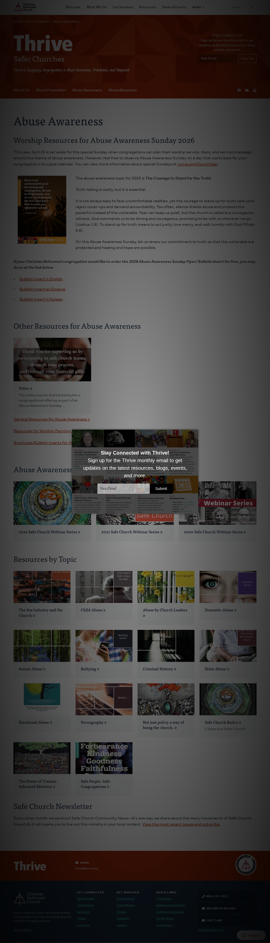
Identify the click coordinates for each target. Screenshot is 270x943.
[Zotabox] (195, 510)
